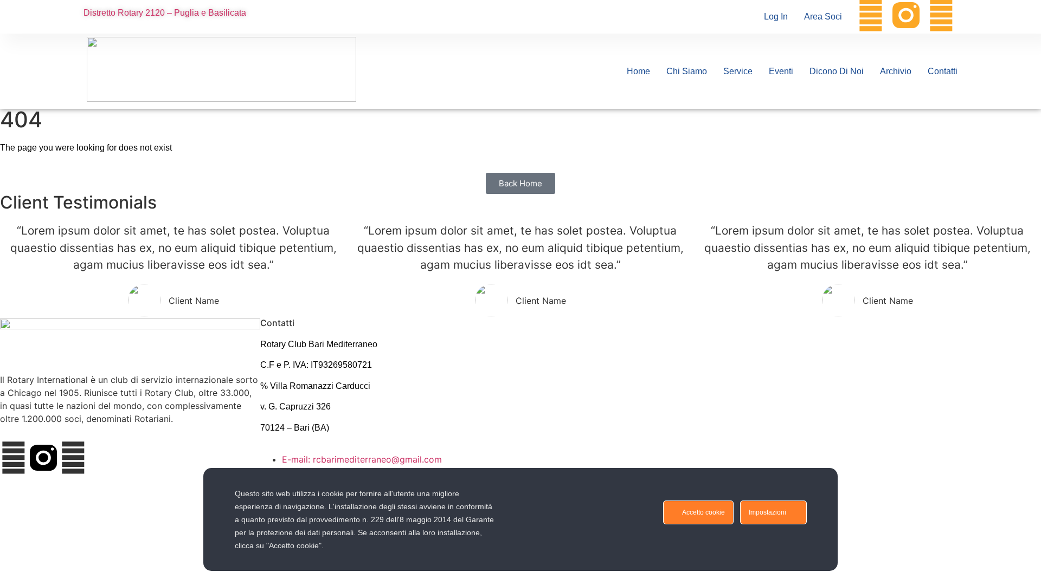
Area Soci (823, 16)
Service (738, 71)
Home (638, 71)
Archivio (895, 71)
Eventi (781, 71)
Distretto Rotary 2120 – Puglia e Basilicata (164, 12)
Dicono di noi (836, 71)
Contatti (943, 71)
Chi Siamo (686, 71)
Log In (776, 16)
